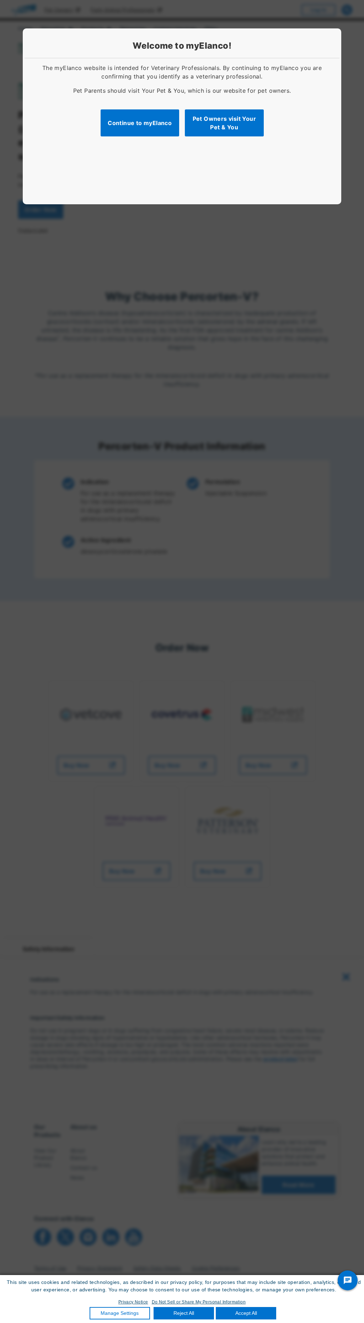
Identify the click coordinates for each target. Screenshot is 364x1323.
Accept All (246, 1313)
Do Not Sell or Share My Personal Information (199, 1302)
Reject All (183, 1313)
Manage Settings (120, 1313)
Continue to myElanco (140, 122)
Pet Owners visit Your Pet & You (224, 123)
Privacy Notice (133, 1302)
